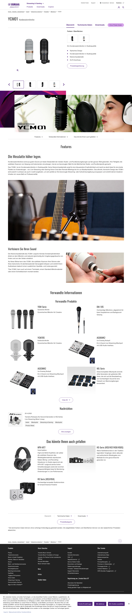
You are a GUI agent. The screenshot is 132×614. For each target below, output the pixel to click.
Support (93, 3)
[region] (66, 604)
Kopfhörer (10, 573)
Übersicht (70, 25)
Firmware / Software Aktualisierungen (78, 568)
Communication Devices (15, 582)
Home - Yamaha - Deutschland (16, 11)
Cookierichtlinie (26, 612)
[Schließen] (129, 604)
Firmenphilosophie (103, 562)
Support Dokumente (73, 571)
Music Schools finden (44, 564)
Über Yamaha (101, 548)
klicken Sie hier (24, 608)
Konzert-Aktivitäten (43, 561)
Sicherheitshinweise (73, 573)
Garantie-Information (73, 555)
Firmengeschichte (102, 566)
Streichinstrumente (13, 566)
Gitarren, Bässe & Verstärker (16, 559)
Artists (40, 574)
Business (119, 3)
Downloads (41, 7)
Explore (51, 7)
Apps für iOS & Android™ (15, 584)
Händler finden (85, 3)
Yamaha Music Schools (44, 553)
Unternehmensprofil (103, 553)
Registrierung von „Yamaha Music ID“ (78, 578)
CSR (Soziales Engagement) (106, 571)
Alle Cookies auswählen (116, 604)
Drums (10, 562)
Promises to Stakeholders (105, 564)
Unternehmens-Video (103, 555)
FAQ (69, 557)
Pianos (10, 553)
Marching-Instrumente (14, 571)
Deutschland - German (108, 3)
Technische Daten (84, 25)
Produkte (30, 7)
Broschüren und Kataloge (75, 564)
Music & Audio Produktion (15, 557)
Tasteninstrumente (13, 555)
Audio (27, 11)
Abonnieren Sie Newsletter (75, 583)
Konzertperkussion (13, 568)
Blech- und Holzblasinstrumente (17, 564)
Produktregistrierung (73, 585)
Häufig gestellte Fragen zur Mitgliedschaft (79, 587)
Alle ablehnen (100, 604)
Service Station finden (74, 562)
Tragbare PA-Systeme (14, 575)
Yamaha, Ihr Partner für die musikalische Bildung (49, 558)
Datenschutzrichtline (15, 612)
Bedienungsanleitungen (74, 566)
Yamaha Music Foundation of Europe (48, 555)
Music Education (42, 548)
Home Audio (11, 578)
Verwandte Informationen (57, 137)
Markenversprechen (103, 557)
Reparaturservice (72, 559)
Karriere (100, 559)
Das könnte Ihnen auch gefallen (85, 137)
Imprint (6, 612)
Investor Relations (103, 568)
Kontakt (70, 553)
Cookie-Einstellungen (85, 604)
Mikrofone (53, 11)
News (39, 569)
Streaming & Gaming (34, 3)
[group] (18, 84)
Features (37, 137)
